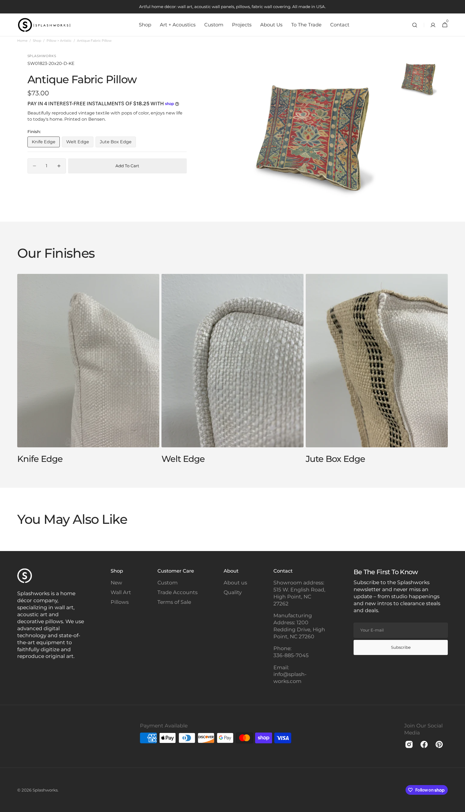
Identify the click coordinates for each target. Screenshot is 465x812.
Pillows (120, 602)
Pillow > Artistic (59, 41)
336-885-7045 (291, 655)
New (116, 583)
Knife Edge (46, 143)
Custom (167, 583)
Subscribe (401, 647)
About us (235, 583)
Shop (37, 41)
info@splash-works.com (290, 677)
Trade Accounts (177, 592)
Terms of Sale (174, 602)
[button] (415, 24)
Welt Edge (79, 143)
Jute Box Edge (118, 143)
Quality (233, 592)
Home (22, 41)
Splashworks (45, 790)
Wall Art (121, 592)
